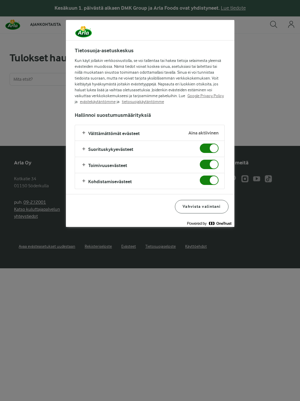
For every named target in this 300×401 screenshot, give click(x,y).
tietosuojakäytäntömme (143, 101)
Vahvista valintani (202, 206)
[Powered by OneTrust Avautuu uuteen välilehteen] (209, 223)
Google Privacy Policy (206, 95)
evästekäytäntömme (98, 101)
